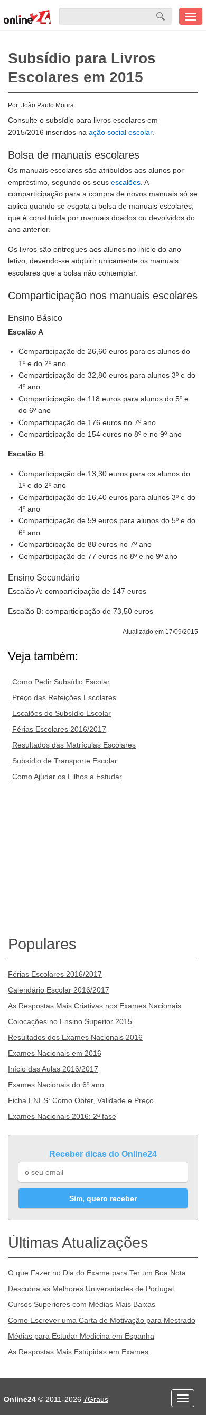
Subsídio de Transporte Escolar (64, 760)
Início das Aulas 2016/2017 (53, 1069)
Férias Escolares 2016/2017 (59, 729)
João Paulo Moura (47, 105)
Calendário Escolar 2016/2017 (58, 990)
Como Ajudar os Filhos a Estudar (67, 776)
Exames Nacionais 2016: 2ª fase (62, 1116)
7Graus (95, 1399)
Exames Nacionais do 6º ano (56, 1084)
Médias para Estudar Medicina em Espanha (81, 1336)
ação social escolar (120, 132)
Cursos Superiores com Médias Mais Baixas (81, 1304)
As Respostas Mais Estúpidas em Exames (78, 1352)
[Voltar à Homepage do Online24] (27, 16)
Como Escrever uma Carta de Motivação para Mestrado (101, 1320)
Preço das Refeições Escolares (64, 697)
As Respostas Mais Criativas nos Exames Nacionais (94, 1005)
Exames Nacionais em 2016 (54, 1053)
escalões (126, 182)
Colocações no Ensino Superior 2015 (70, 1021)
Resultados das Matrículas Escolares (74, 745)
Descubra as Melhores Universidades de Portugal (91, 1288)
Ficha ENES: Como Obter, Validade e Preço (81, 1100)
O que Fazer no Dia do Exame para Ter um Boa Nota (97, 1273)
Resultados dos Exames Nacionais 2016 (75, 1037)
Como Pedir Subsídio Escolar (61, 681)
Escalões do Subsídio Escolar (61, 713)
